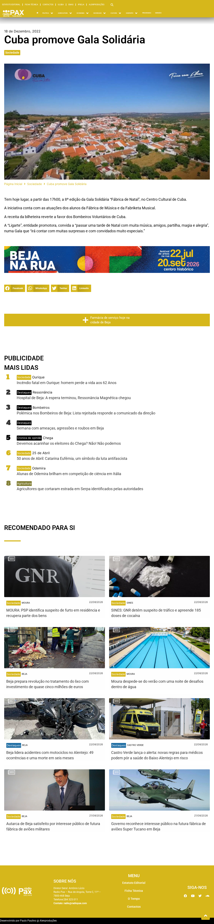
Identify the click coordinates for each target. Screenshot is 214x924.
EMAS (70, 5)
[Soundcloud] (207, 896)
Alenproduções (96, 5)
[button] (14, 288)
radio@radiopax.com (75, 903)
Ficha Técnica (31, 5)
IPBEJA (81, 5)
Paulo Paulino (28, 920)
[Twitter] (200, 896)
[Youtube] (193, 896)
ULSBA (61, 5)
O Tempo (134, 898)
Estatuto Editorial (11, 5)
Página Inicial (13, 184)
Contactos (48, 5)
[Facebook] (185, 896)
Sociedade (12, 52)
